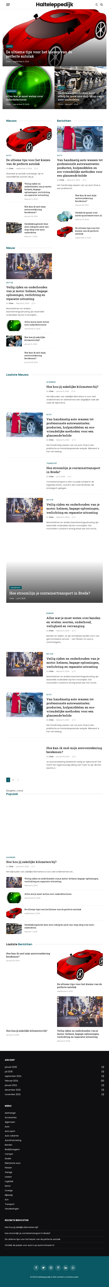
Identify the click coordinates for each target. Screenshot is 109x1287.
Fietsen (8, 1167)
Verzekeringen (12, 1208)
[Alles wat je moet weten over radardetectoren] (28, 87)
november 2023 (12, 1094)
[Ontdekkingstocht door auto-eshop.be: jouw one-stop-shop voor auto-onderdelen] (80, 87)
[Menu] (8, 4)
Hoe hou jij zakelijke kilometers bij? (34, 338)
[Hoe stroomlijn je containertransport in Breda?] (24, 473)
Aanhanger (10, 1112)
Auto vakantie (12, 1135)
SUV (7, 1199)
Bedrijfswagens (12, 1149)
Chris (8, 61)
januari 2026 (11, 1067)
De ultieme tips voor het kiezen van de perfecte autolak (39, 54)
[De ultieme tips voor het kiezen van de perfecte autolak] (54, 37)
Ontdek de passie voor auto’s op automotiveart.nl (88, 214)
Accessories (11, 1117)
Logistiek (9, 1181)
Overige (9, 1190)
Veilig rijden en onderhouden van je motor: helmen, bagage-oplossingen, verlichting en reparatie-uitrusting (38, 189)
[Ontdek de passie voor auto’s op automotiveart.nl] (65, 216)
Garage (8, 1172)
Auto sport (10, 1131)
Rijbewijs (9, 1195)
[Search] (101, 4)
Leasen (8, 1176)
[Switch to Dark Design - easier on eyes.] (96, 4)
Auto (9, 46)
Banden (50, 613)
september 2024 (13, 1076)
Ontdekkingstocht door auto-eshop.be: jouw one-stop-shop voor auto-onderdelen (80, 96)
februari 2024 (11, 1080)
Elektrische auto (13, 1163)
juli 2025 (9, 1071)
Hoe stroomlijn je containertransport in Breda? (73, 470)
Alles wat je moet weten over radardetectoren (24, 98)
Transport (51, 463)
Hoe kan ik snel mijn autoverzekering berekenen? (35, 209)
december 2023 (13, 1089)
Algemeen (11, 91)
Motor (9, 282)
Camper (9, 1154)
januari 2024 (11, 1085)
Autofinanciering (13, 1140)
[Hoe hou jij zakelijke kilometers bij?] (14, 341)
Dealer (8, 1158)
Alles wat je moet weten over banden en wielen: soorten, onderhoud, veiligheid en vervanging (73, 622)
